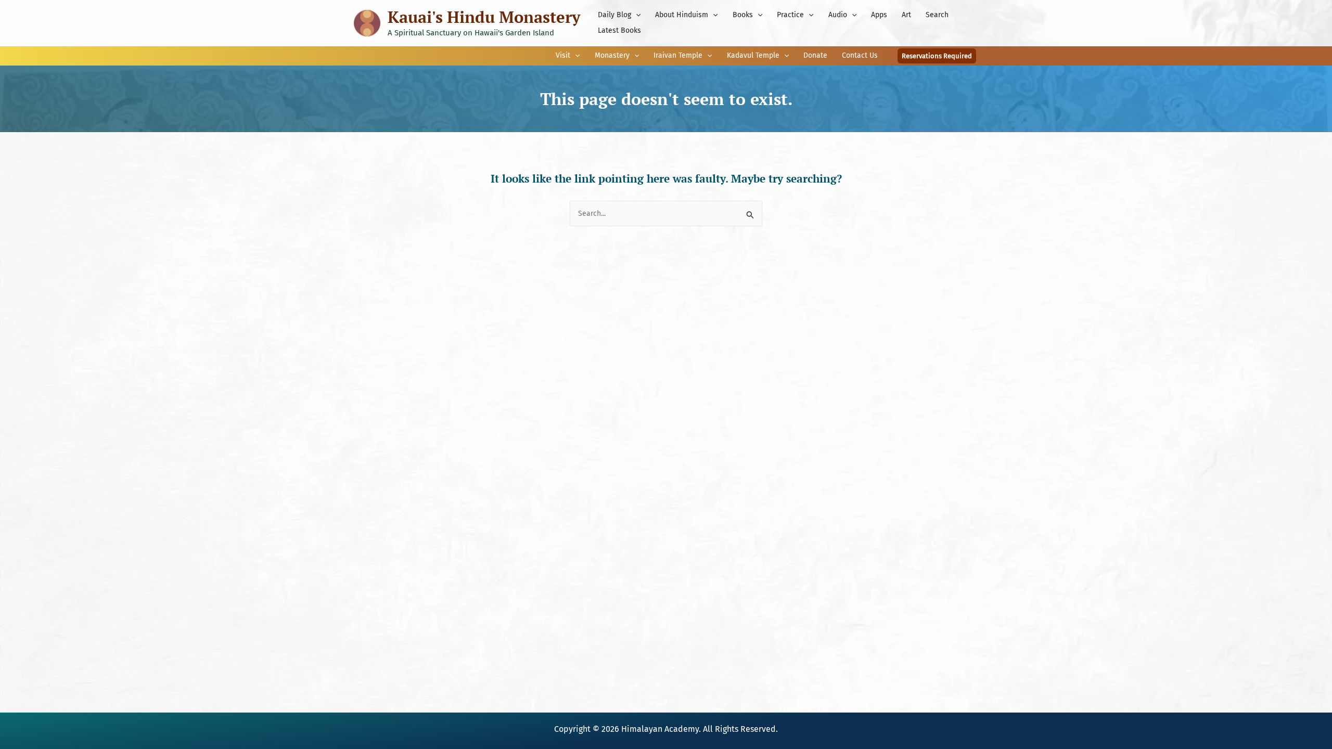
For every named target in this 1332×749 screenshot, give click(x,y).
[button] (636, 15)
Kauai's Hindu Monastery (484, 17)
